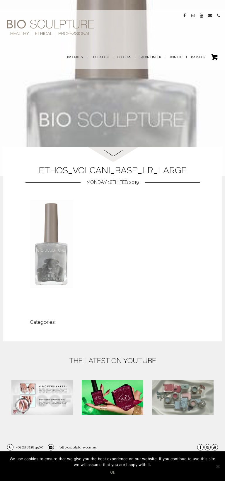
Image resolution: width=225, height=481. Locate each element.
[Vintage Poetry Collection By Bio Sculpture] (183, 397)
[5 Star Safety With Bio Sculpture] (42, 397)
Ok (112, 472)
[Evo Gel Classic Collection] (112, 397)
